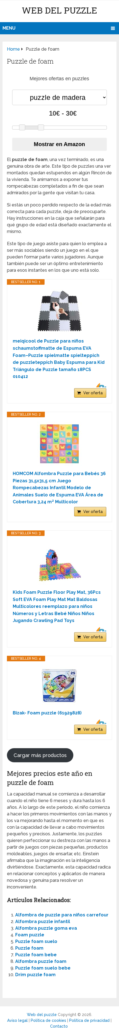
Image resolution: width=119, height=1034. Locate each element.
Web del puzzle (59, 10)
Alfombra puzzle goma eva (46, 928)
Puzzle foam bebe (36, 954)
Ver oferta (93, 393)
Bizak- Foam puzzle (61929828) (47, 713)
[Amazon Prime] (98, 385)
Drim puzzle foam (35, 974)
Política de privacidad (89, 1020)
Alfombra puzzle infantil (42, 921)
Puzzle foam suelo (36, 941)
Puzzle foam (29, 948)
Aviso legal (17, 1020)
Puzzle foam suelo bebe (43, 968)
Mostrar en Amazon (59, 144)
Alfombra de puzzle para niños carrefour (61, 915)
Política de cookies (48, 1020)
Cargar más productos (40, 755)
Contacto (59, 1026)
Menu (8, 28)
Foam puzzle (29, 934)
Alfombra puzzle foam (40, 961)
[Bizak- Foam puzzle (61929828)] (59, 685)
